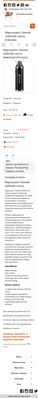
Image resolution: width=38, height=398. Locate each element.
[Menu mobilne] (4, 44)
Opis (7, 160)
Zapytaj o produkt (14, 171)
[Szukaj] (32, 26)
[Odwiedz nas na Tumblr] (22, 5)
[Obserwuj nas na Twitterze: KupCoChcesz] (18, 5)
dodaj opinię (10, 147)
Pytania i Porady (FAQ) (13, 115)
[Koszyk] (34, 44)
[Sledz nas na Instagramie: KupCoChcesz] (9, 5)
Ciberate (15, 133)
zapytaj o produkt (12, 142)
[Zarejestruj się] (26, 44)
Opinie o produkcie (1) (16, 164)
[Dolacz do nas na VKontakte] (27, 5)
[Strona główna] (8, 15)
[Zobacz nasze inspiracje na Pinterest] (13, 5)
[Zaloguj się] (19, 44)
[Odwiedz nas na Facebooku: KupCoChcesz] (5, 5)
